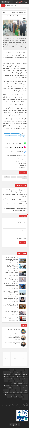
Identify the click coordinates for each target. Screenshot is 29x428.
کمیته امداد (25, 399)
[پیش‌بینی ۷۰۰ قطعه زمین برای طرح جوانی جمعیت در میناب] (15, 293)
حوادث (6, 381)
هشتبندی (25, 394)
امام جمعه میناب (7, 374)
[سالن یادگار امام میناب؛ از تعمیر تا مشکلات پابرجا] (15, 331)
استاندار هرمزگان (17, 374)
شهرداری (14, 383)
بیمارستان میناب (24, 379)
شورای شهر (7, 385)
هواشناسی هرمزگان (9, 394)
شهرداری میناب (24, 385)
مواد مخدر (7, 390)
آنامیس (12, 369)
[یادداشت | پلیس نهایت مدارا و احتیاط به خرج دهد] (15, 344)
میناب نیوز (13, 392)
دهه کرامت (7, 177)
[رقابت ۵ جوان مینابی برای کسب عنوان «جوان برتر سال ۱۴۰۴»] (15, 267)
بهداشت (6, 376)
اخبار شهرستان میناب (8, 372)
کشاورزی (10, 397)
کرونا (16, 397)
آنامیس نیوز (17, 372)
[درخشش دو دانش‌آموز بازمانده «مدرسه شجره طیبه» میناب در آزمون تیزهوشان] (15, 306)
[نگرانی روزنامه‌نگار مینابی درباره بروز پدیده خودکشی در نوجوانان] (15, 338)
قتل (18, 390)
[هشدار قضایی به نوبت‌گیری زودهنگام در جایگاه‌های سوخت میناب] (15, 273)
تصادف (16, 379)
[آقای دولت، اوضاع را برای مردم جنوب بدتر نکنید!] (15, 313)
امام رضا (13, 177)
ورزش (26, 397)
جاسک (26, 381)
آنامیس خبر (25, 372)
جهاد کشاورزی (18, 381)
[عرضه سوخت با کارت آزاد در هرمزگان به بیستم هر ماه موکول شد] (15, 318)
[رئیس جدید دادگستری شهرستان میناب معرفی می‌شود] (15, 280)
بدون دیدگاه (22, 167)
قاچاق (10, 388)
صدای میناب (25, 388)
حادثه (12, 381)
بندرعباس (13, 376)
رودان (26, 383)
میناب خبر (20, 392)
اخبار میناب (25, 374)
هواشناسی (18, 394)
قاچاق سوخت (24, 390)
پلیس (21, 397)
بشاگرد (19, 376)
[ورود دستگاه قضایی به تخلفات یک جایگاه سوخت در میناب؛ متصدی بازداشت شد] (15, 286)
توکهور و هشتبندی (8, 379)
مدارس (13, 390)
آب (26, 369)
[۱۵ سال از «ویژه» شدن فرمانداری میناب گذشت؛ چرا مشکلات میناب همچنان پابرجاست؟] (15, 260)
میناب (24, 178)
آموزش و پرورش (20, 369)
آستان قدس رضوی (22, 177)
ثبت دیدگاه (22, 242)
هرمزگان (6, 392)
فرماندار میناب (16, 388)
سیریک (20, 383)
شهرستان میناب (15, 385)
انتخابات (25, 376)
